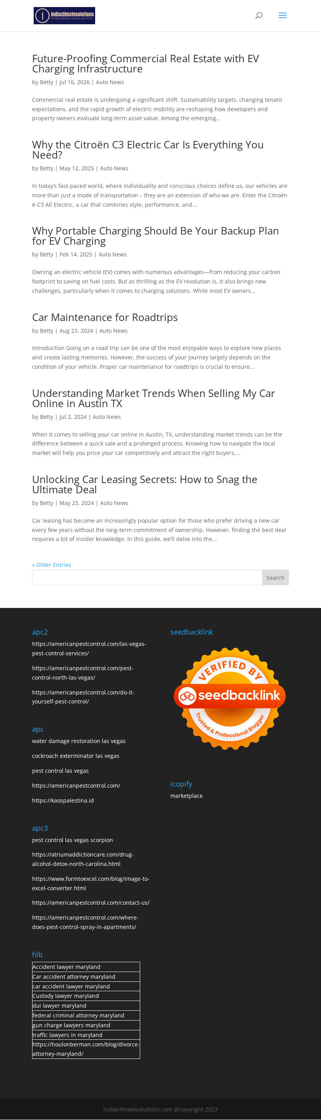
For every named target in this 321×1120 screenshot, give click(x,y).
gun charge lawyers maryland (71, 1025)
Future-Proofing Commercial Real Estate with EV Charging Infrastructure (145, 63)
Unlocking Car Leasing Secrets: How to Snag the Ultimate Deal (145, 484)
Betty (46, 82)
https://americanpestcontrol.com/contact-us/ (91, 902)
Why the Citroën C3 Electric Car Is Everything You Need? (148, 149)
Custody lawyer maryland (65, 995)
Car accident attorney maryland (73, 976)
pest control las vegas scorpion (73, 840)
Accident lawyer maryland (66, 966)
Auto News (110, 82)
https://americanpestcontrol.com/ (76, 785)
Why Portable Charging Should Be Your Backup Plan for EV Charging (155, 236)
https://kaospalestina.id (63, 800)
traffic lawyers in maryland (67, 1035)
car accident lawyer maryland (71, 986)
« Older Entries (51, 564)
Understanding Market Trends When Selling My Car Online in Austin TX (153, 398)
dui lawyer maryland (59, 1005)
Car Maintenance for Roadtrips (106, 317)
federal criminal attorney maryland (78, 1015)
